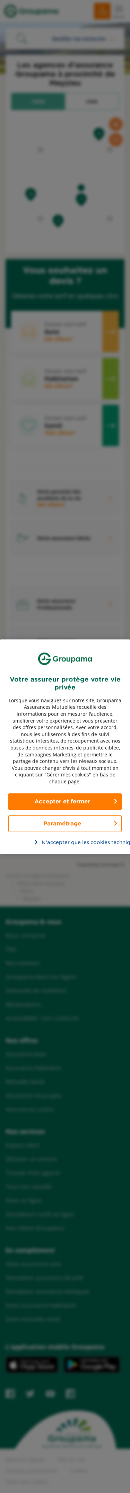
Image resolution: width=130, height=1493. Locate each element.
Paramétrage (62, 823)
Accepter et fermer (62, 801)
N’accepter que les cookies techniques (69, 842)
